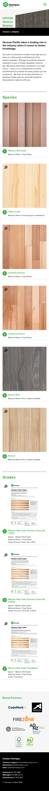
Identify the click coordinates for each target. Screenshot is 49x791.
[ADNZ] (37, 729)
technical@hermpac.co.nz (27, 762)
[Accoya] (4, 410)
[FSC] (18, 742)
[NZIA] (15, 729)
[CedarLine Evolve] (4, 288)
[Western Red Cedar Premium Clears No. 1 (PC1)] (4, 484)
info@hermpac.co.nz (20, 765)
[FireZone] (24, 718)
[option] (24, 18)
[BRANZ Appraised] (37, 707)
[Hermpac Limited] (11, 4)
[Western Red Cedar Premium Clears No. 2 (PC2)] (4, 553)
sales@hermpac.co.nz (16, 767)
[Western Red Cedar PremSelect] (4, 622)
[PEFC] (30, 742)
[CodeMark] (17, 707)
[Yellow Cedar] (4, 165)
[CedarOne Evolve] (4, 227)
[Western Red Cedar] (4, 104)
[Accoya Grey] (4, 349)
